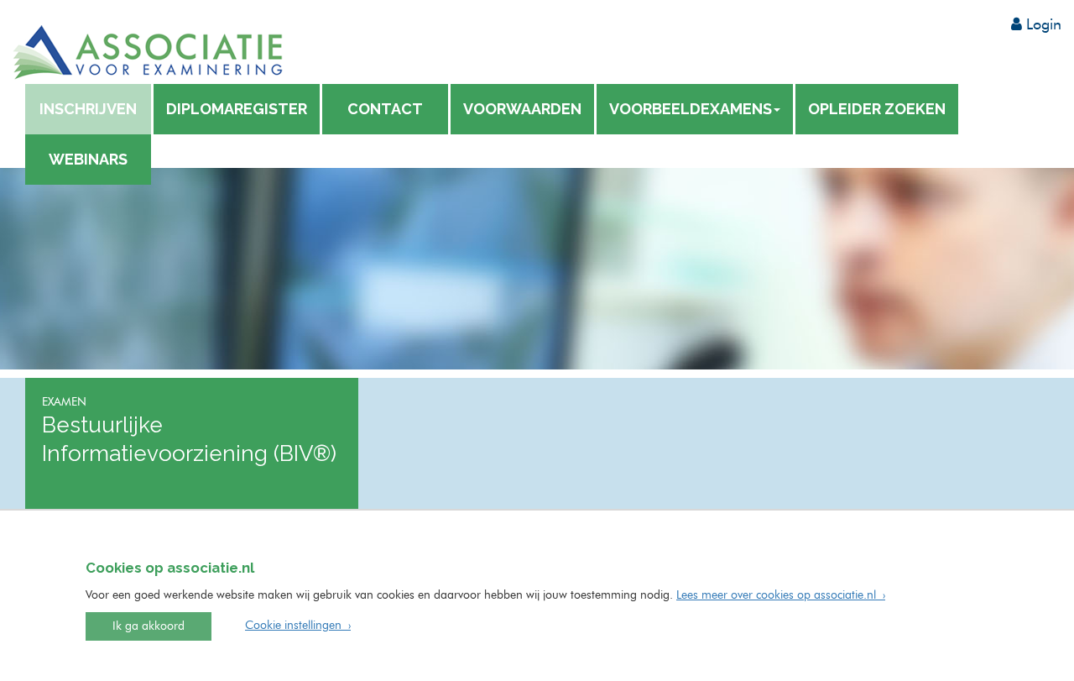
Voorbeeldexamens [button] (690, 109)
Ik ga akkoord (148, 626)
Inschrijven (88, 109)
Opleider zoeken (877, 109)
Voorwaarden (522, 109)
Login (1041, 25)
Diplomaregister (236, 109)
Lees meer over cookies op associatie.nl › (780, 595)
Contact (385, 109)
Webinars (88, 159)
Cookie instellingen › (298, 625)
